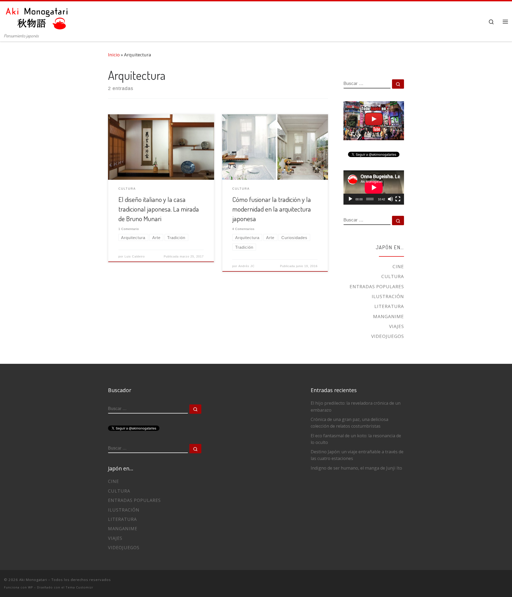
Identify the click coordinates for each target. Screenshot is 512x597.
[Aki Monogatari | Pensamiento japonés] (37, 16)
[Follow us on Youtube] (506, 583)
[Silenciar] (390, 199)
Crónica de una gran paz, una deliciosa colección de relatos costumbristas (349, 422)
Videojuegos (387, 336)
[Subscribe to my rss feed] (469, 583)
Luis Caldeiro (135, 256)
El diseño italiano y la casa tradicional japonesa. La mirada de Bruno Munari (158, 209)
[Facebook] (497, 583)
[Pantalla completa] (398, 199)
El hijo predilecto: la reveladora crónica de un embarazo (356, 406)
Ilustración (388, 296)
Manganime (388, 316)
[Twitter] (488, 583)
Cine (398, 266)
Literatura (389, 306)
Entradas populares (377, 286)
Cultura (392, 276)
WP (30, 587)
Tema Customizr (79, 587)
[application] (373, 187)
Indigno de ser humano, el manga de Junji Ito (356, 468)
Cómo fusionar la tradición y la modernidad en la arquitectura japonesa (271, 209)
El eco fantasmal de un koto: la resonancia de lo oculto (356, 439)
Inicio (114, 55)
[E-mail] (479, 583)
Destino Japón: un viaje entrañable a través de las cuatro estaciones (357, 455)
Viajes (396, 326)
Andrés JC (246, 266)
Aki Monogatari (33, 579)
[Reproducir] (350, 199)
